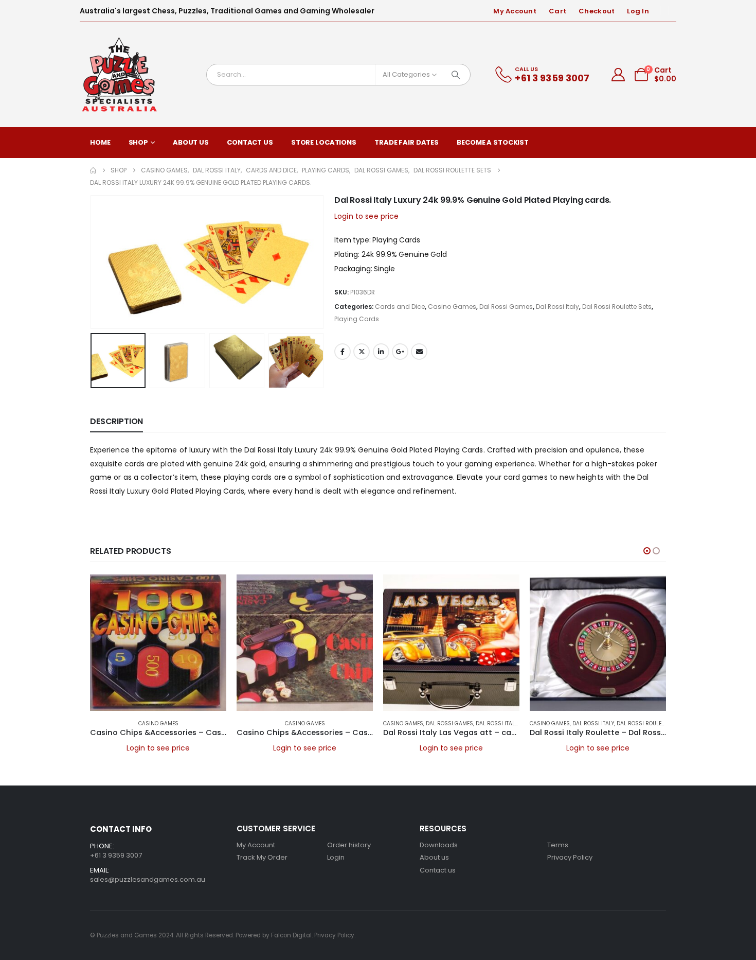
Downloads (439, 845)
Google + (400, 351)
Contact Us (250, 142)
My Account (514, 11)
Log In (638, 11)
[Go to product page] (158, 642)
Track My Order (262, 857)
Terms (557, 845)
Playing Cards (356, 319)
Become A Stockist (493, 142)
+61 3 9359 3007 (116, 855)
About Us (191, 142)
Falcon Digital (291, 935)
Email (419, 351)
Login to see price (366, 216)
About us (434, 857)
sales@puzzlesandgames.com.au (147, 879)
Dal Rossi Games (506, 306)
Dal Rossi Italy (557, 306)
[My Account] (618, 74)
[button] (92, 262)
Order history (349, 845)
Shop (139, 142)
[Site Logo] (120, 74)
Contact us (438, 870)
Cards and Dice (400, 306)
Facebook (342, 351)
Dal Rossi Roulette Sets (617, 306)
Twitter (361, 351)
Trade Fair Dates (406, 142)
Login (336, 857)
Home (100, 142)
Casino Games (452, 306)
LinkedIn (381, 351)
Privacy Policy (569, 857)
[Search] (455, 74)
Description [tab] (116, 421)
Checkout (597, 11)
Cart (557, 11)
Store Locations (323, 142)
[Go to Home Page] (93, 170)
